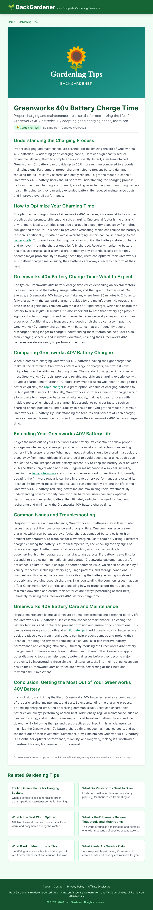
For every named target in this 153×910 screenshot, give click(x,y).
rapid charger (53, 387)
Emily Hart (53, 127)
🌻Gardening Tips (27, 127)
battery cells (22, 240)
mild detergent (77, 630)
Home (11, 21)
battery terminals (44, 473)
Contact (58, 886)
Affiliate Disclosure (99, 886)
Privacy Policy (75, 886)
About (46, 886)
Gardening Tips (28, 21)
